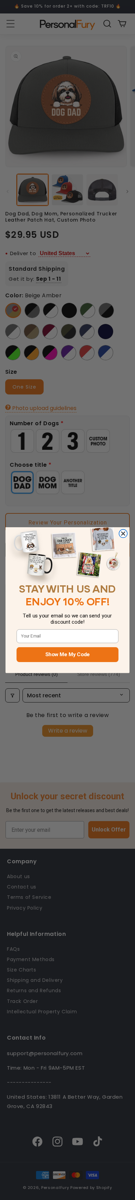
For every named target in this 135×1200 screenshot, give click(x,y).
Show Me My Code (67, 654)
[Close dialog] (123, 533)
